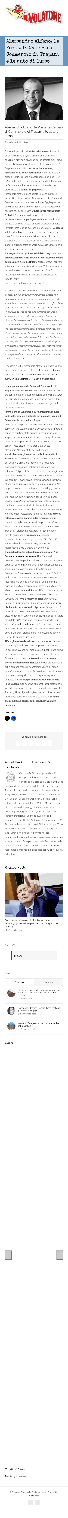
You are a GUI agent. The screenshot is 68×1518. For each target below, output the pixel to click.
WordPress (34, 1496)
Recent (49, 982)
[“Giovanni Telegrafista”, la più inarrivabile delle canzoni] (11, 1024)
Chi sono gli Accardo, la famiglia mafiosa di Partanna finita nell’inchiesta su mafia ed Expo (39, 992)
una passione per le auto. (23, 556)
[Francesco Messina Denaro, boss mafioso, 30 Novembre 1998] (11, 1009)
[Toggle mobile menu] (62, 31)
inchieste (24, 142)
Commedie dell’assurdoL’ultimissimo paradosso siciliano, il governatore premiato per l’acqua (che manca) (31, 923)
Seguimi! (10, 945)
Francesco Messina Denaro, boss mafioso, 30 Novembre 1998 (39, 1009)
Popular (19, 982)
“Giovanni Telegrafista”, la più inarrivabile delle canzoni (38, 1024)
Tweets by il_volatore (16, 1476)
